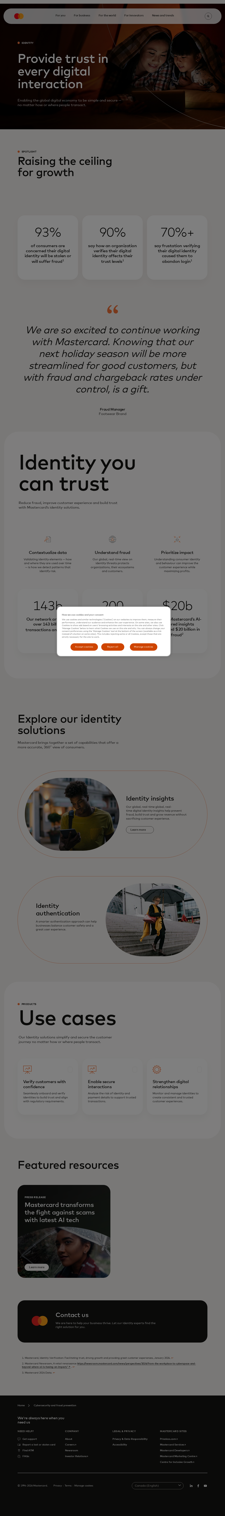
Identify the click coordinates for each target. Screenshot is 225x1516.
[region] (114, 631)
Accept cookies (84, 647)
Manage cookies (143, 647)
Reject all (112, 647)
